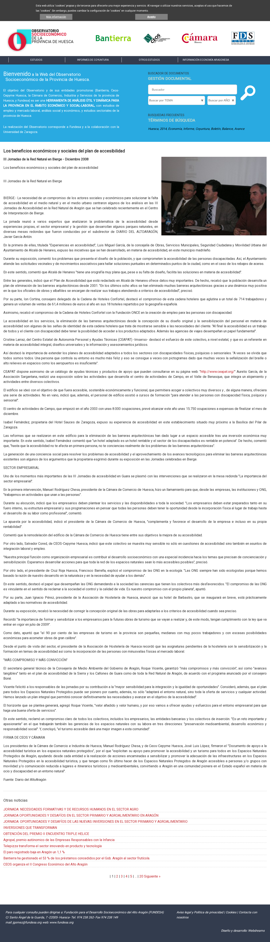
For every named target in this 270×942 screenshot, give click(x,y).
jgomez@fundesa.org (27, 922)
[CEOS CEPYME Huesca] (156, 44)
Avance (239, 129)
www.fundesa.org (61, 922)
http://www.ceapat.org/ (217, 372)
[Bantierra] (113, 44)
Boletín (215, 129)
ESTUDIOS (36, 59)
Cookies (231, 912)
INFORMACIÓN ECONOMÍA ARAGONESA (206, 59)
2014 (163, 129)
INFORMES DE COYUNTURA (93, 59)
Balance (227, 129)
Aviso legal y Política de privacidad (200, 912)
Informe (188, 129)
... (136, 876)
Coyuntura (202, 129)
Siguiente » (152, 876)
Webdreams (256, 931)
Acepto (151, 16)
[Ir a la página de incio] (40, 51)
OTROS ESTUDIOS (149, 59)
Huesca (153, 129)
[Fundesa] (243, 44)
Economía (175, 129)
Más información (56, 16)
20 (141, 876)
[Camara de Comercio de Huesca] (200, 44)
